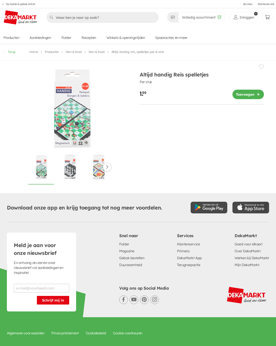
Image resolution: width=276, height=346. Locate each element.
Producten (11, 37)
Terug (11, 52)
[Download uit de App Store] (250, 207)
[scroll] (107, 167)
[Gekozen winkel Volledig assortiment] (172, 17)
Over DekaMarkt (247, 251)
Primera (183, 251)
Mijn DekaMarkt (247, 265)
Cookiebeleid (96, 333)
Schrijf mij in (53, 300)
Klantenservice (266, 4)
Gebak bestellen (131, 258)
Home (34, 52)
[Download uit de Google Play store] (209, 207)
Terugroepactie (188, 265)
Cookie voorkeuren (127, 333)
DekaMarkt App (189, 258)
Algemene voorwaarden (25, 333)
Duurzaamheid (130, 265)
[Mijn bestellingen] (267, 17)
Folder (66, 37)
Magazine (126, 251)
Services (247, 4)
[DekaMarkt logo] (20, 17)
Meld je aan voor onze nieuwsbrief (35, 249)
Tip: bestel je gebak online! (20, 4)
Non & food (74, 52)
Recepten (89, 37)
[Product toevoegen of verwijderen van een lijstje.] (261, 67)
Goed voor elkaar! (248, 244)
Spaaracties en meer (171, 37)
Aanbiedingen (40, 37)
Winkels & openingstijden (126, 37)
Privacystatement (65, 333)
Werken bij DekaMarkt (252, 258)
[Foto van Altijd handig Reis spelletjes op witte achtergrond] (41, 169)
